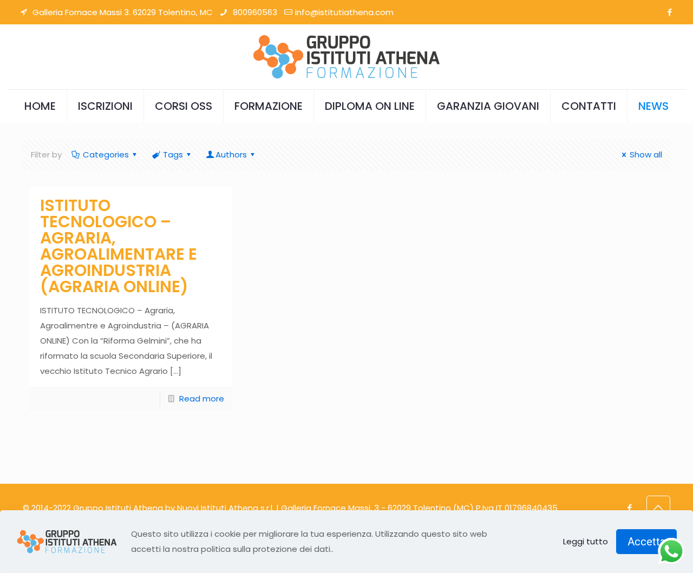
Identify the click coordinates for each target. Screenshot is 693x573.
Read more (201, 398)
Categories (106, 154)
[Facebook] (669, 12)
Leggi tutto (585, 541)
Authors (231, 154)
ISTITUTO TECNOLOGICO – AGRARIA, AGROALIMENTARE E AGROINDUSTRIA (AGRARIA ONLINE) (118, 246)
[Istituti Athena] (346, 56)
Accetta (646, 541)
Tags (173, 154)
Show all (646, 154)
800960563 (254, 12)
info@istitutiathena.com (344, 12)
